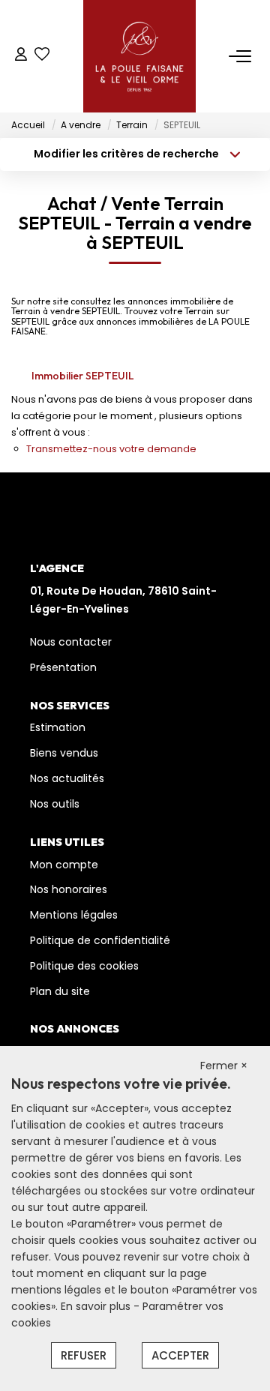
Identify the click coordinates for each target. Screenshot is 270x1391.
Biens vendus (64, 752)
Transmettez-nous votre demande (111, 449)
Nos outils (55, 803)
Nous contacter (71, 641)
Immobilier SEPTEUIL (83, 375)
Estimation (58, 727)
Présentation (63, 667)
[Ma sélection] (42, 56)
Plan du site (60, 991)
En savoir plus (97, 1306)
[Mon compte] (21, 56)
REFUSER (83, 1355)
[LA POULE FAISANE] (139, 56)
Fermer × (224, 1065)
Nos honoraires (68, 889)
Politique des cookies (84, 965)
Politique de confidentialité (100, 940)
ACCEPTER (180, 1355)
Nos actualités (67, 778)
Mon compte (64, 864)
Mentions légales (74, 914)
